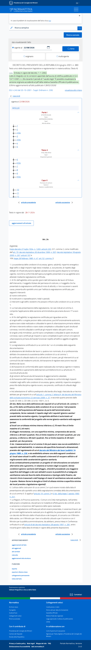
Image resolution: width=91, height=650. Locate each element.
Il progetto (12, 610)
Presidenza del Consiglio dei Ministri (20, 631)
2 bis (19, 132)
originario (29, 56)
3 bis (19, 139)
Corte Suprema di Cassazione (55, 631)
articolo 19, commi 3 (42, 493)
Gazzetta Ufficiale (52, 613)
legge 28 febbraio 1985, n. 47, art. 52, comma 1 (33, 258)
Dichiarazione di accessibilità (19, 646)
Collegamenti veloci (15, 616)
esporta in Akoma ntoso (20, 572)
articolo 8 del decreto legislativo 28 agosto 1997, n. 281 (47, 524)
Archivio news (13, 607)
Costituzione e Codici (52, 607)
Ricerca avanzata (72, 35)
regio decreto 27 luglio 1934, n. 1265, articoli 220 (30, 249)
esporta (14, 569)
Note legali (31, 643)
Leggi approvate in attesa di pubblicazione (59, 619)
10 (18, 189)
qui (50, 20)
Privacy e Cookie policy (17, 643)
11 (18, 193)
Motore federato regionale (54, 616)
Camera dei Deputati (15, 634)
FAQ (49, 643)
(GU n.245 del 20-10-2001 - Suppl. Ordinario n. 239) (31, 90)
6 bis (19, 163)
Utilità (48, 622)
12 (18, 196)
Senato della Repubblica (16, 637)
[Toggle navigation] (76, 9)
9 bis (19, 176)
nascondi (16, 95)
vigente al (18, 47)
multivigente (63, 56)
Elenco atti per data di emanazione (57, 610)
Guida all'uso (13, 613)
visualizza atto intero (73, 90)
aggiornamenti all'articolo (21, 223)
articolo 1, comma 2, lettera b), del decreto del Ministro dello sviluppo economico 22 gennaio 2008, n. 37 (45, 396)
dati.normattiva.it (37, 646)
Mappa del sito (41, 643)
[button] (48, 47)
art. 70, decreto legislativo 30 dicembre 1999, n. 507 (34, 252)
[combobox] (45, 27)
